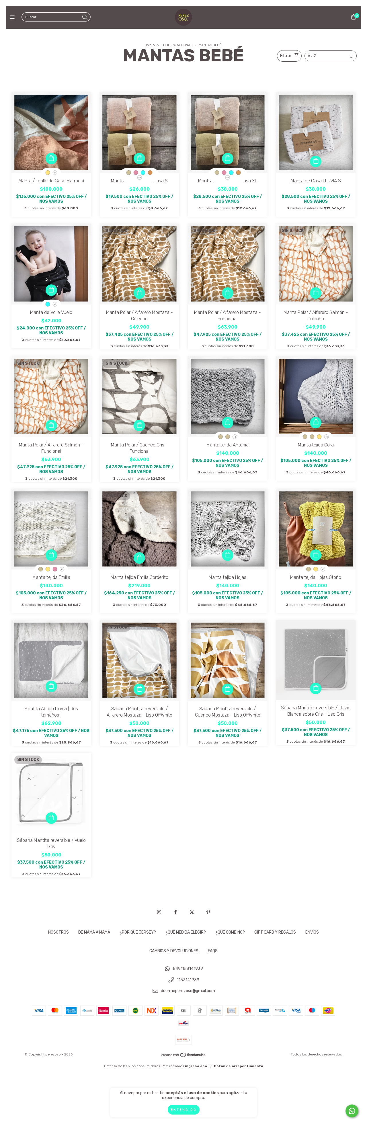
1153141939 (188, 979)
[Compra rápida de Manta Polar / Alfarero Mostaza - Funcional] (227, 293)
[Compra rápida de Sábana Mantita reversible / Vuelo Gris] (51, 818)
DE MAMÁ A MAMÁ (94, 932)
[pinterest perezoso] (208, 912)
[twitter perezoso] (192, 912)
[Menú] (14, 17)
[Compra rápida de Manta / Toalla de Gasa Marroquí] (51, 158)
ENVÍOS (312, 932)
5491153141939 (188, 968)
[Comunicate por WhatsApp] (351, 1110)
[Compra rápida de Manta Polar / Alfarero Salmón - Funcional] (51, 425)
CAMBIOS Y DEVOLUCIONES (173, 951)
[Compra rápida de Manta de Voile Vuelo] (51, 290)
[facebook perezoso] (175, 912)
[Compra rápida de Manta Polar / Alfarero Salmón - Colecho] (315, 293)
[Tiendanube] (184, 1056)
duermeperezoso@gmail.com (188, 991)
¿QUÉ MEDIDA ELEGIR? (185, 932)
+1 (55, 172)
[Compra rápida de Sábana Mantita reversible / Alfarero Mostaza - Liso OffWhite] (139, 689)
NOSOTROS (58, 932)
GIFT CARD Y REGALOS (275, 932)
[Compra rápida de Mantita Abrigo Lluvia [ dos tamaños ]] (51, 686)
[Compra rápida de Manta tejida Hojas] (227, 555)
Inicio (150, 45)
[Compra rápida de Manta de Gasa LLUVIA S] (315, 161)
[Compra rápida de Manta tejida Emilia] (51, 555)
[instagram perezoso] (159, 912)
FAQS (213, 951)
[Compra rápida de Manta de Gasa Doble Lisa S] (139, 158)
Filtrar (285, 55)
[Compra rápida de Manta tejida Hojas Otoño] (315, 555)
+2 (139, 177)
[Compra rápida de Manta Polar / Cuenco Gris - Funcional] (139, 425)
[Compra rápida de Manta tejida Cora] (315, 422)
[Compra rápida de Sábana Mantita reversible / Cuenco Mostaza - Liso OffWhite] (227, 689)
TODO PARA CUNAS (176, 45)
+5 (234, 437)
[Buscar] (85, 17)
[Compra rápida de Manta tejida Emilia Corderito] (139, 558)
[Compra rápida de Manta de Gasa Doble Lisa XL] (227, 158)
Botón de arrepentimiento (238, 1066)
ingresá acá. (196, 1066)
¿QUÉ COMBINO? (230, 932)
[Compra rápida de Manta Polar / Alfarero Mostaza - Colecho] (139, 293)
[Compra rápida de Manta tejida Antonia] (227, 422)
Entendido (184, 1110)
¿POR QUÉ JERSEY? (138, 932)
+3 (62, 569)
